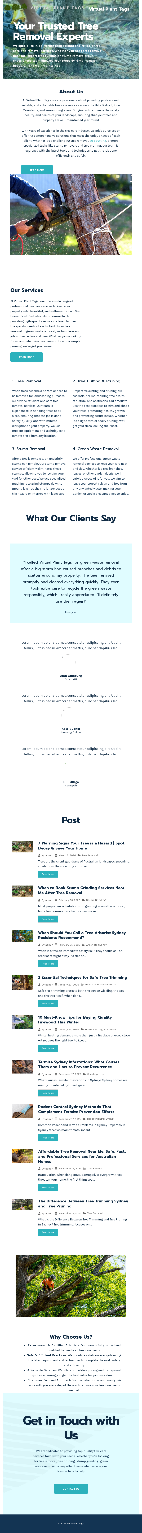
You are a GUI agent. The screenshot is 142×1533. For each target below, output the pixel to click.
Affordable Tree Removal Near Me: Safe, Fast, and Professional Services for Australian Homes (82, 1156)
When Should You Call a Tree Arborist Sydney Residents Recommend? (82, 935)
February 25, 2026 (69, 900)
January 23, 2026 (69, 984)
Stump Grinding (96, 899)
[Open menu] (134, 9)
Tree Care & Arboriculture (100, 984)
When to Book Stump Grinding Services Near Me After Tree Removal (81, 890)
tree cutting (98, 141)
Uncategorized (96, 1074)
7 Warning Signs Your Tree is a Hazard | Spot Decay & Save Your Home (81, 845)
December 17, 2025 (70, 1074)
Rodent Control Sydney (100, 1118)
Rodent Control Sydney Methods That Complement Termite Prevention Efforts (76, 1109)
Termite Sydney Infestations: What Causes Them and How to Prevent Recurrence (78, 1064)
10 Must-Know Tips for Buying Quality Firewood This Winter (75, 1019)
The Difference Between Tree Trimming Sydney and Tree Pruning (83, 1203)
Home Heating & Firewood (101, 1029)
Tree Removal (90, 855)
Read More (48, 874)
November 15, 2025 (70, 1213)
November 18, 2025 (70, 1168)
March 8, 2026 (67, 855)
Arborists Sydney (96, 944)
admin (49, 855)
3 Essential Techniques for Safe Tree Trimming (82, 977)
